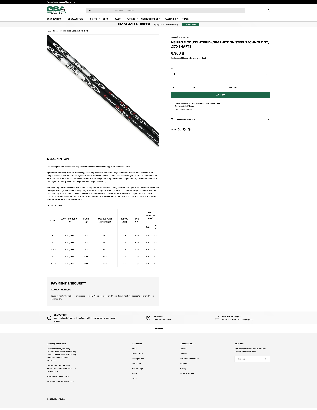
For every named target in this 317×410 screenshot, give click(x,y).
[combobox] (165, 10)
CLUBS (118, 19)
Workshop (136, 363)
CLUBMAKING (170, 19)
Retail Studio (137, 353)
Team (134, 373)
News (134, 378)
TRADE (185, 19)
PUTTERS (131, 19)
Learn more (70, 2)
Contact (183, 353)
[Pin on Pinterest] (189, 129)
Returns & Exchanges (189, 358)
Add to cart (234, 87)
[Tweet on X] (179, 129)
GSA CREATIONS (54, 19)
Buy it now (220, 95)
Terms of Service (187, 373)
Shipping (184, 58)
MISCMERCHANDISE (149, 19)
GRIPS (105, 19)
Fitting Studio (138, 358)
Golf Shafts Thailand (58, 399)
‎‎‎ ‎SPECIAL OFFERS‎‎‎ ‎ (76, 19)
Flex (172, 69)
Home (49, 31)
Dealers (183, 348)
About (134, 348)
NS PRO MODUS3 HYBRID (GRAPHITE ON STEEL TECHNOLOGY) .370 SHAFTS (75, 31)
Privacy (183, 368)
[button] (268, 10)
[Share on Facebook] (184, 129)
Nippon (55, 31)
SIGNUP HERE (191, 24)
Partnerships (137, 368)
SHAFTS (93, 19)
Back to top (158, 329)
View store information (183, 109)
